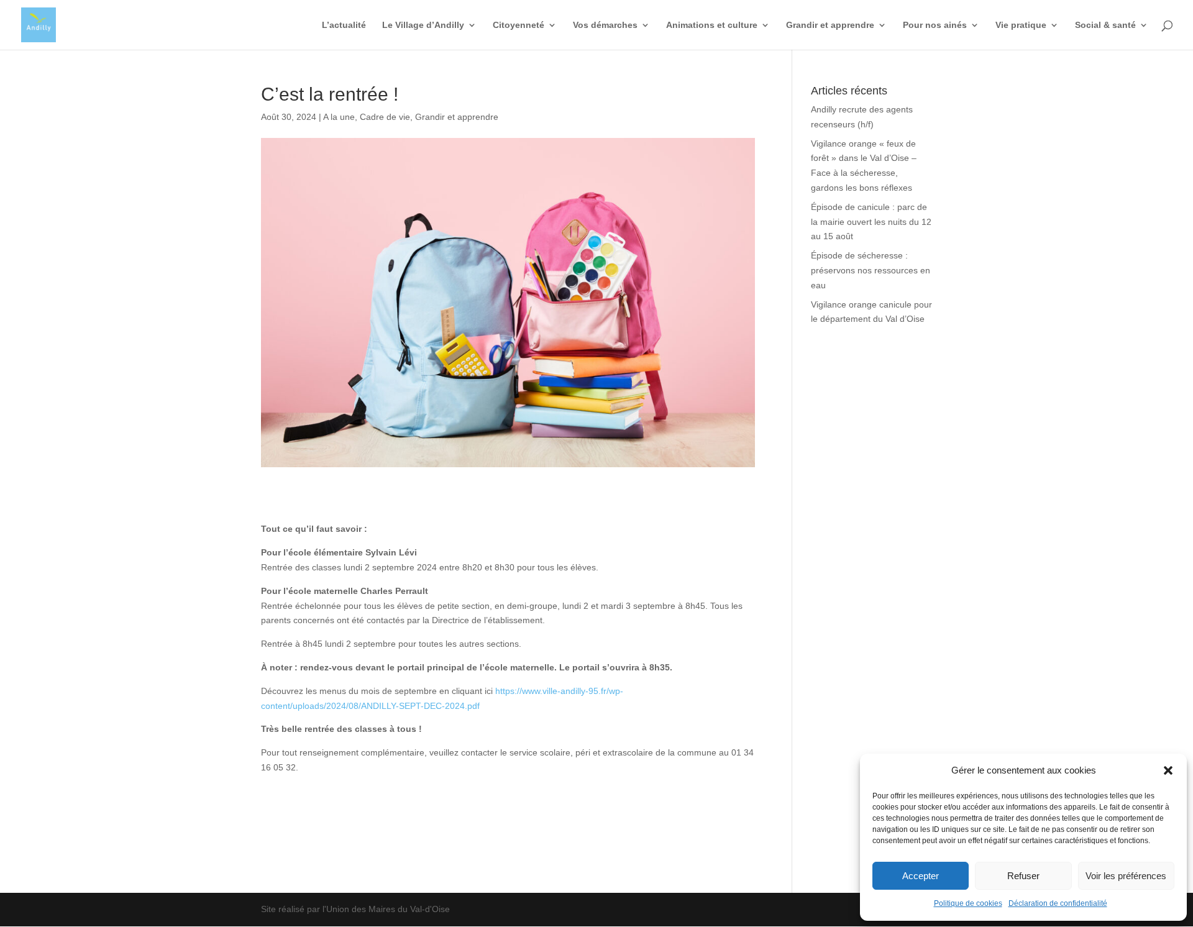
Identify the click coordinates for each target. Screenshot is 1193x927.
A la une (339, 117)
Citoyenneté (518, 25)
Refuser (1023, 875)
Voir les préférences (1126, 875)
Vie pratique (1020, 25)
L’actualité (344, 25)
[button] (1168, 770)
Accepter (920, 875)
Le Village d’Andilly (423, 25)
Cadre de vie (385, 117)
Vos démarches (605, 25)
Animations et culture (711, 25)
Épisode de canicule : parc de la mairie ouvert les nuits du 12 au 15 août (871, 222)
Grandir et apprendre (830, 25)
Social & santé (1105, 25)
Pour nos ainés (935, 25)
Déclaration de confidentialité (1057, 903)
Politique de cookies (968, 903)
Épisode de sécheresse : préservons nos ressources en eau (870, 270)
